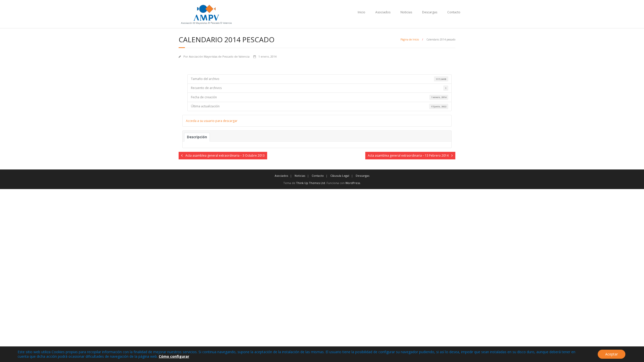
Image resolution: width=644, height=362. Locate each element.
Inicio (361, 12)
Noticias (406, 12)
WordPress (352, 183)
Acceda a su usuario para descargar (211, 121)
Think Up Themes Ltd (310, 183)
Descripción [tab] (197, 137)
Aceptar (611, 354)
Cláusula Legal (339, 175)
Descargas (429, 12)
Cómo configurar (174, 356)
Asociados (382, 12)
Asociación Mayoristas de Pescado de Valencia (219, 56)
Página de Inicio (409, 39)
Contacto (453, 12)
